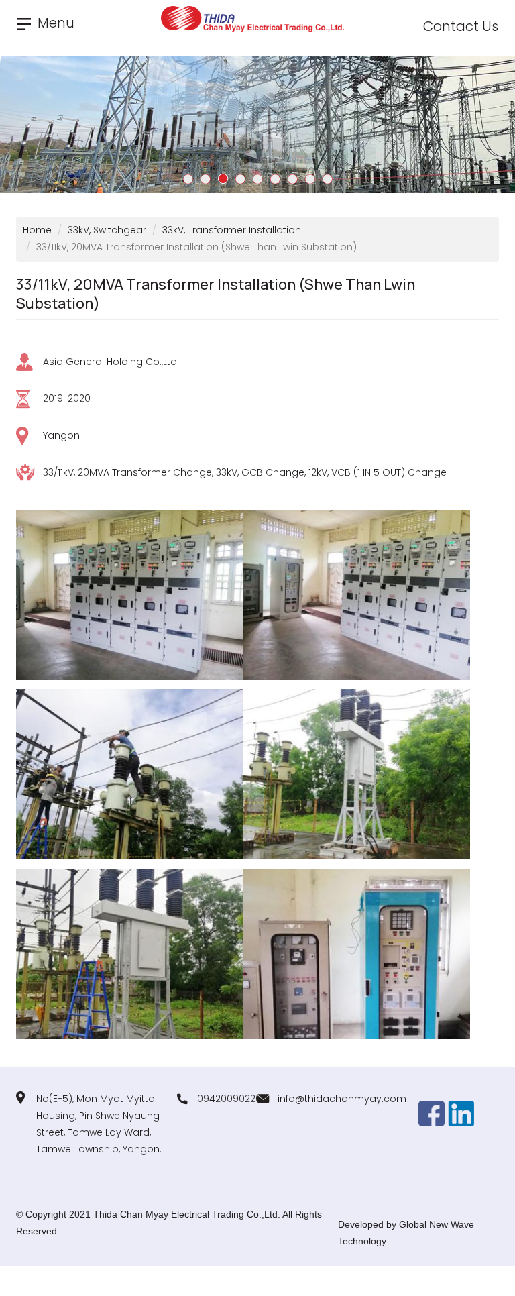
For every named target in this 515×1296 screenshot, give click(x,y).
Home (37, 230)
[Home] (257, 19)
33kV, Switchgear (107, 230)
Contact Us (460, 26)
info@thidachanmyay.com (342, 1098)
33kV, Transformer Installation (231, 230)
